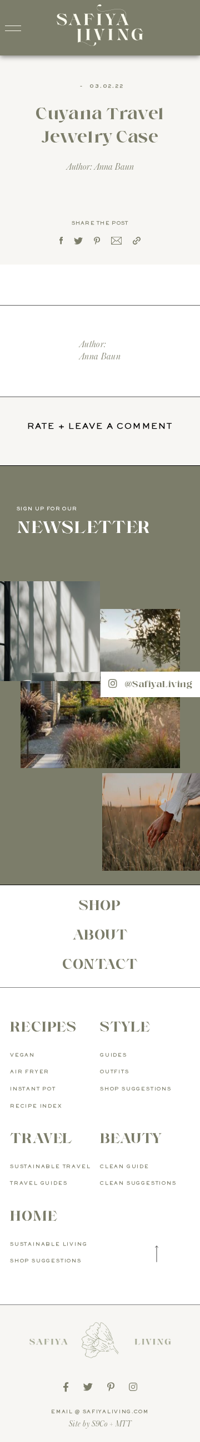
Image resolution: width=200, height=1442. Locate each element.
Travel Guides (38, 1183)
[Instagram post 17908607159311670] (50, 631)
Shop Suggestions (136, 1088)
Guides (113, 1055)
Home (34, 1215)
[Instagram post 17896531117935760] (100, 688)
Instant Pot (33, 1088)
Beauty (131, 1138)
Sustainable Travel (50, 1166)
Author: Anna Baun (100, 167)
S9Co (100, 1424)
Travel (41, 1138)
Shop (100, 905)
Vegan (22, 1055)
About (100, 934)
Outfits (114, 1071)
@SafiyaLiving (157, 684)
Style (125, 1026)
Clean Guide (124, 1166)
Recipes (43, 1026)
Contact (100, 963)
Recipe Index (36, 1106)
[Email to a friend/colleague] (116, 242)
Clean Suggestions (138, 1183)
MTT (123, 1424)
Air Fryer (29, 1071)
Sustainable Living (48, 1244)
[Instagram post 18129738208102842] (151, 822)
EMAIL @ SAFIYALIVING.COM (100, 1411)
